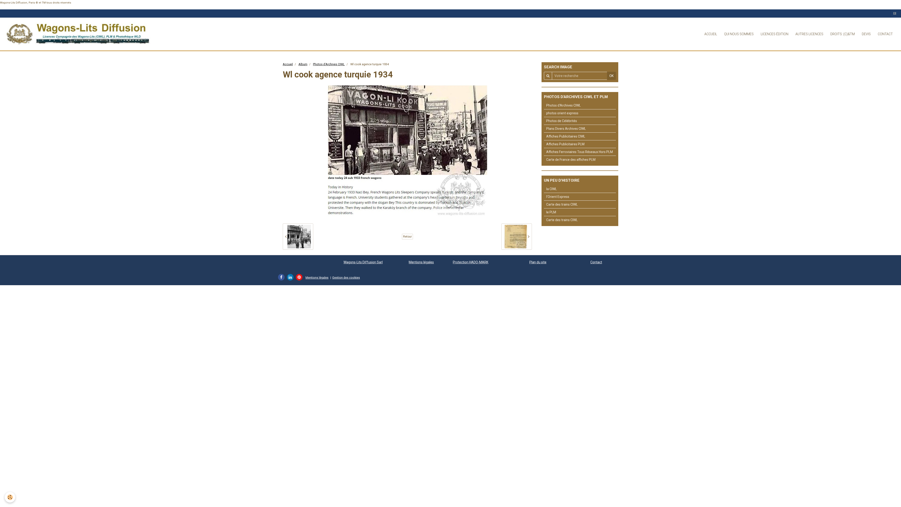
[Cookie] (10, 497)
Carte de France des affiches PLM (571, 159)
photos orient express (562, 113)
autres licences (809, 34)
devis (866, 34)
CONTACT (885, 34)
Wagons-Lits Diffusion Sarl (363, 262)
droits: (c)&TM (842, 34)
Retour (407, 236)
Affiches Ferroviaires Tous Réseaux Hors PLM (579, 152)
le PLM (551, 212)
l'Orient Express (557, 197)
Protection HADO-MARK (470, 262)
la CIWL (551, 189)
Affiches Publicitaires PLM (565, 144)
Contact (596, 262)
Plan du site (537, 262)
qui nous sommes (739, 34)
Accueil (288, 64)
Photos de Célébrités (561, 121)
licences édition (774, 34)
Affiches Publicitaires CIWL (565, 136)
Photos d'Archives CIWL (329, 64)
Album (302, 64)
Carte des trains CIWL (562, 204)
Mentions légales (421, 262)
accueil (710, 34)
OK (611, 76)
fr (894, 13)
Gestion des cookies (346, 277)
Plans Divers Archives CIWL (566, 129)
